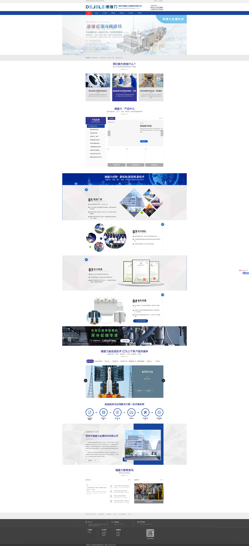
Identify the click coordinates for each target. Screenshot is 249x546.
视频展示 (113, 12)
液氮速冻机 (109, 514)
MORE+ (160, 118)
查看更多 (90, 460)
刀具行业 (157, 361)
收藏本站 (161, 0)
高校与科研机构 (98, 362)
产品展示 (96, 12)
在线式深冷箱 (103, 57)
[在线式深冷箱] (154, 155)
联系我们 (156, 0)
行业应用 (105, 12)
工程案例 (103, 535)
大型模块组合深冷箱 (95, 146)
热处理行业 (115, 361)
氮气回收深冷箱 (95, 57)
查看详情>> (140, 390)
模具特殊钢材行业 (140, 362)
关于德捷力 (130, 12)
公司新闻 (118, 532)
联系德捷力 (104, 533)
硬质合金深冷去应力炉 (96, 157)
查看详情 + (144, 141)
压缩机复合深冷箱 (119, 57)
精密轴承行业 (132, 361)
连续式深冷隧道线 (94, 150)
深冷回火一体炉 (110, 57)
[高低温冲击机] (111, 122)
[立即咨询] (123, 340)
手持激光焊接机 (101, 514)
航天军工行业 (90, 361)
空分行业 (107, 361)
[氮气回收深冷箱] (135, 155)
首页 (89, 12)
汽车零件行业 (123, 361)
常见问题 (118, 535)
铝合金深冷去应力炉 (95, 153)
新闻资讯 (122, 12)
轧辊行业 (149, 361)
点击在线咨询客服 (141, 320)
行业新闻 (118, 533)
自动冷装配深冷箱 (94, 143)
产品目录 (96, 120)
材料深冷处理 (93, 514)
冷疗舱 (129, 514)
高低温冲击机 (93, 126)
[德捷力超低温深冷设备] (124, 35)
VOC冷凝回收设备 (122, 514)
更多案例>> (149, 390)
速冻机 (114, 514)
